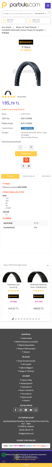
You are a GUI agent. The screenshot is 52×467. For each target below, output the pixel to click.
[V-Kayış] (26, 71)
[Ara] (48, 13)
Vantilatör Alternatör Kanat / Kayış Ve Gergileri (23, 30)
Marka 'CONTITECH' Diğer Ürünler (15, 265)
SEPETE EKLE (26, 154)
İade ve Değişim (26, 368)
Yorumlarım (27, 394)
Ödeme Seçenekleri (26, 345)
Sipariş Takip (26, 380)
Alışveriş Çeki (26, 397)
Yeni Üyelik (26, 364)
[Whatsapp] (36, 410)
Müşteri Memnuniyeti (26, 349)
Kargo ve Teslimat (26, 371)
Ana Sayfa (6, 27)
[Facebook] (16, 410)
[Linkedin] (26, 410)
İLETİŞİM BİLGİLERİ (26, 418)
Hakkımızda (27, 338)
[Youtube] (31, 410)
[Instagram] (21, 410)
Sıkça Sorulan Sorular (26, 361)
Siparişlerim (27, 387)
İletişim (26, 352)
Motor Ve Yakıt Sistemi (26, 27)
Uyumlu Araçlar (28, 176)
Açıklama (10, 176)
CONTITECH (25, 114)
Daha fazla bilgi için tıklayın (26, 459)
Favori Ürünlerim (26, 390)
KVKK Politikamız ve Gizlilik (26, 342)
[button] (12, 319)
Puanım (26, 401)
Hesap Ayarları (27, 384)
